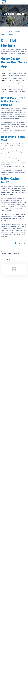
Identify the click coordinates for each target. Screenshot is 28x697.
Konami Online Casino (7, 260)
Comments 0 (18, 31)
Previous (3, 251)
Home (11, 18)
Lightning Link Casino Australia (10, 253)
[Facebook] (15, 243)
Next (2, 258)
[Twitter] (19, 243)
